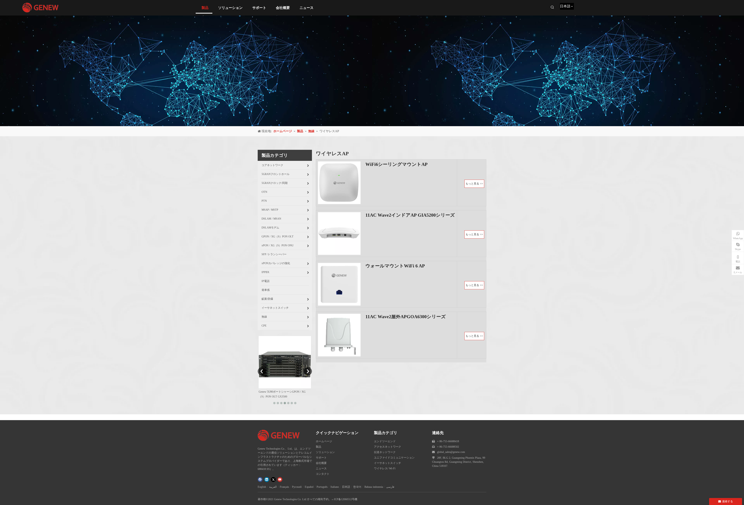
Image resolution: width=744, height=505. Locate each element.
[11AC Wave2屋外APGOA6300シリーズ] (339, 334)
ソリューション (325, 452)
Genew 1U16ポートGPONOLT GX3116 (281, 391)
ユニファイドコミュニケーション (394, 457)
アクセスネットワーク (387, 446)
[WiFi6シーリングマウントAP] (339, 182)
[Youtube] (279, 479)
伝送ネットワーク (385, 452)
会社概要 (321, 463)
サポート (321, 457)
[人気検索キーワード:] (552, 7)
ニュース (321, 468)
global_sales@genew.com (451, 452)
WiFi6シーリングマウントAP (396, 164)
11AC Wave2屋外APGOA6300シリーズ (405, 317)
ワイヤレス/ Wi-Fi (384, 468)
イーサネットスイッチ (387, 463)
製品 (318, 446)
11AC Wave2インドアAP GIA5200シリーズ (410, 215)
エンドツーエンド (385, 441)
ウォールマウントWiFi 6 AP (395, 266)
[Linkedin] (266, 479)
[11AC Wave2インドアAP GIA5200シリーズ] (339, 233)
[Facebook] (260, 479)
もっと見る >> (474, 183)
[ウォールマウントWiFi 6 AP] (339, 284)
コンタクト (322, 473)
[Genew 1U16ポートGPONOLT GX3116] (285, 362)
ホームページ (324, 441)
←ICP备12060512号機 (344, 499)
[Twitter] (273, 479)
